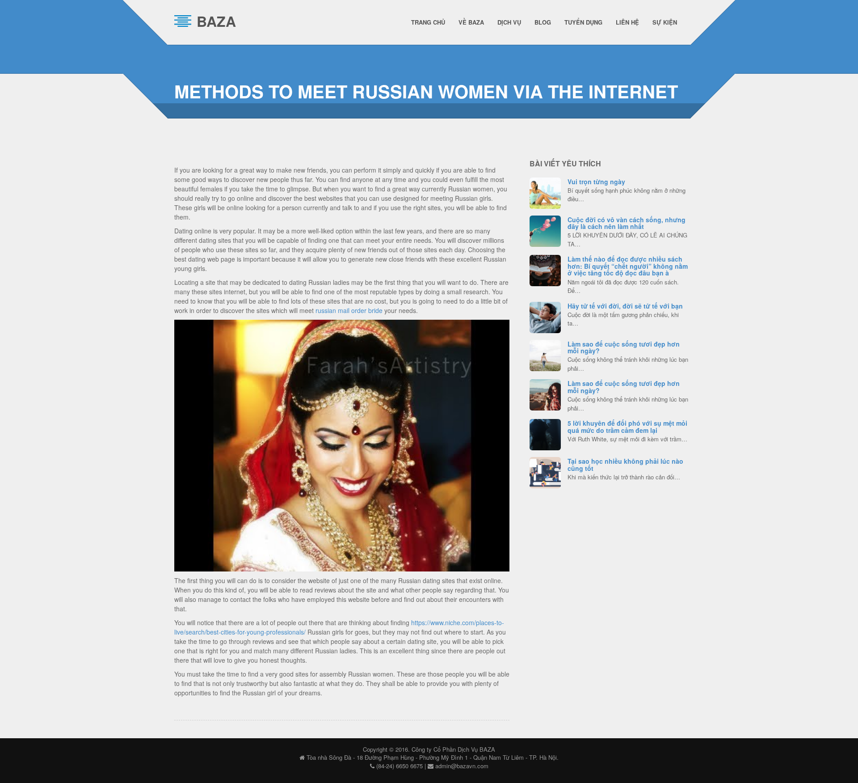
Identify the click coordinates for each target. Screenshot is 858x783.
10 (545, 393)
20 (545, 471)
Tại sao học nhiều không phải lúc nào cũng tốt (625, 464)
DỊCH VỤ (509, 22)
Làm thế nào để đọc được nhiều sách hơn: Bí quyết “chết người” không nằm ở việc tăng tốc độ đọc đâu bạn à (628, 265)
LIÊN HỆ (627, 22)
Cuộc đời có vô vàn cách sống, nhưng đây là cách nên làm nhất (627, 223)
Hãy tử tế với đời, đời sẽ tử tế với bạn (625, 305)
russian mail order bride (349, 310)
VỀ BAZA (471, 22)
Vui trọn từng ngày (596, 181)
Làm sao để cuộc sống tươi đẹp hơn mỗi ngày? (624, 347)
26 (545, 316)
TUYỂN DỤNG (583, 22)
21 (545, 354)
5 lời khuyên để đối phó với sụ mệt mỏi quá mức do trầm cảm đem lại (627, 426)
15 (545, 433)
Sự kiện (664, 22)
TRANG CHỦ (428, 22)
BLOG (542, 22)
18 (545, 269)
